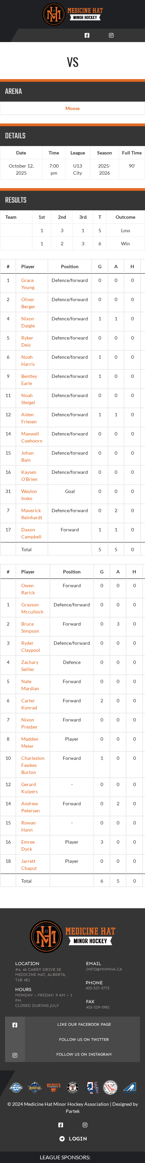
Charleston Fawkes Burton (33, 765)
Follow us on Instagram (84, 1054)
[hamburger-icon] (135, 35)
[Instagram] (111, 34)
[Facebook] (87, 34)
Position (70, 266)
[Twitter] (99, 34)
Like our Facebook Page (84, 1024)
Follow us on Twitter (84, 1039)
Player (28, 266)
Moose (72, 108)
